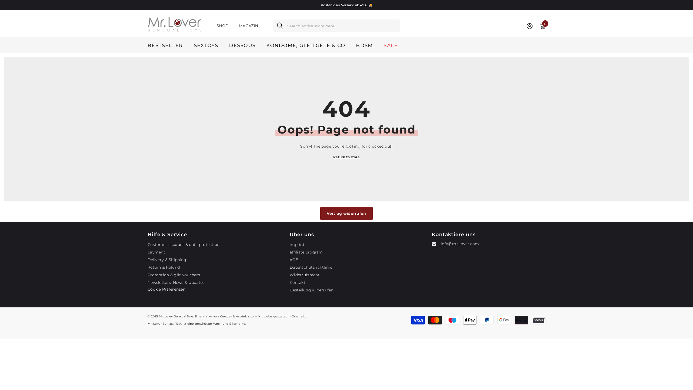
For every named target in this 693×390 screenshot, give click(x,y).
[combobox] (341, 26)
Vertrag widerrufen (346, 213)
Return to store (346, 157)
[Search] (336, 26)
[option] (346, 5)
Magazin (248, 25)
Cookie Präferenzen (166, 289)
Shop (222, 25)
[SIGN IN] (530, 26)
